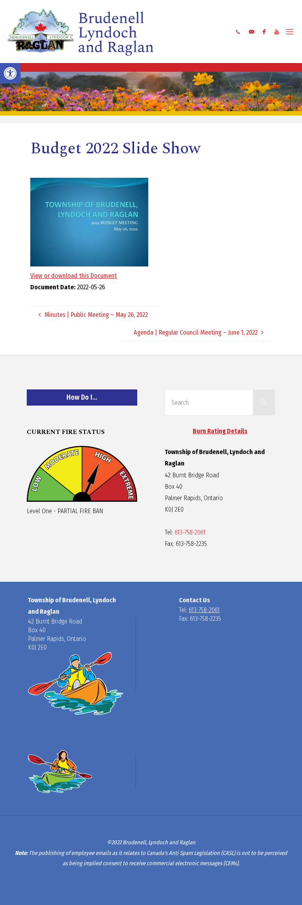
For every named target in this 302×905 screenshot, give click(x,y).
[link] (10, 73)
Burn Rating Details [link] (220, 431)
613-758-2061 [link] (190, 532)
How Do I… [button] (81, 397)
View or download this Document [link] (73, 275)
